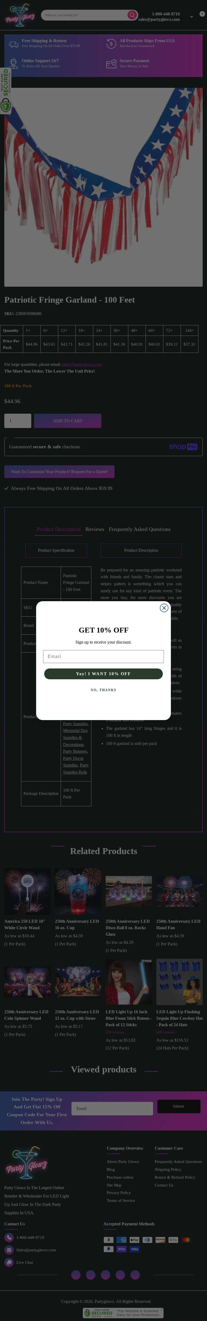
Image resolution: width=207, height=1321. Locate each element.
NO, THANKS (103, 690)
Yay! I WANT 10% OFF (103, 673)
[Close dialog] (164, 608)
